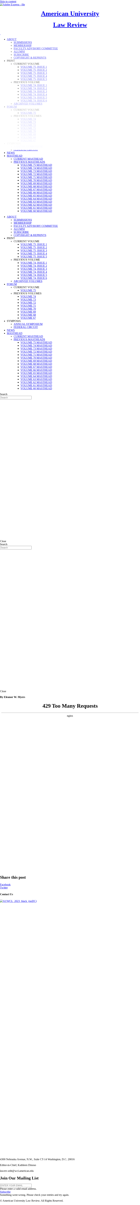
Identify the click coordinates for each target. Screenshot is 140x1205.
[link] (11, 152)
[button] (5, 1191)
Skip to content (8, 1)
